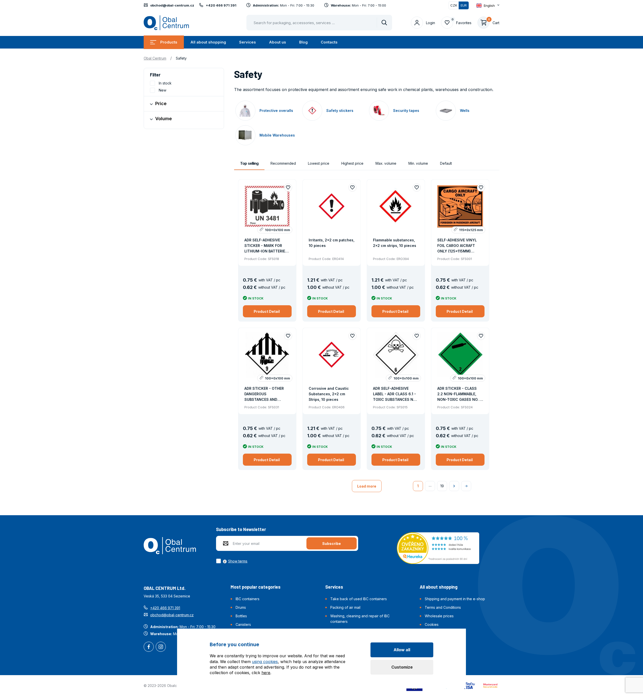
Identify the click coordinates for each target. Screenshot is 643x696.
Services (247, 42)
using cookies (265, 661)
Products (168, 42)
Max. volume (386, 163)
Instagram (161, 647)
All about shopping (208, 42)
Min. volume (418, 163)
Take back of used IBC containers (358, 599)
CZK (453, 5)
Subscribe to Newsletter (241, 529)
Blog (303, 42)
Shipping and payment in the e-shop (455, 599)
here (265, 672)
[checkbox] (231, 561)
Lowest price (318, 163)
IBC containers (247, 599)
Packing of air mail (345, 607)
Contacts (329, 42)
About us (277, 42)
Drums (241, 607)
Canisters (243, 624)
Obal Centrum (155, 58)
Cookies (432, 624)
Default (446, 163)
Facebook (149, 647)
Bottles (241, 616)
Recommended (283, 163)
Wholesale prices (439, 616)
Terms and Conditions (443, 607)
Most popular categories (256, 587)
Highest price (352, 163)
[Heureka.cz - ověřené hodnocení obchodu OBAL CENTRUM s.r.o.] (438, 547)
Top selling (249, 163)
